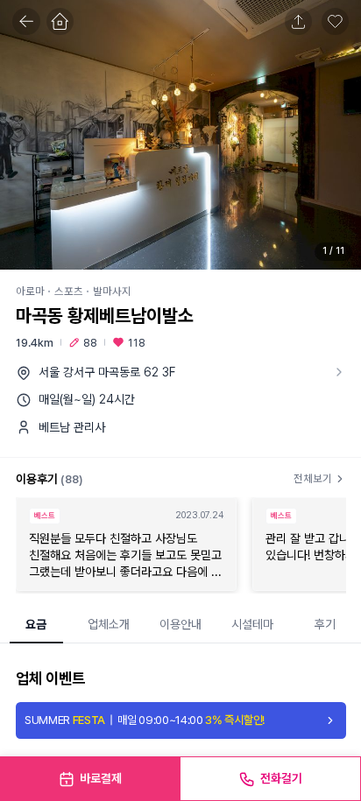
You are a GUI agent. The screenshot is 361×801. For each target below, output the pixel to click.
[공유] (299, 22)
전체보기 (313, 478)
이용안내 (180, 624)
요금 (35, 624)
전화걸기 (281, 778)
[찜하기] (336, 22)
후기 (325, 624)
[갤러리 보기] (180, 135)
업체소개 (109, 624)
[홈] (60, 22)
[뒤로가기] (26, 22)
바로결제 (101, 778)
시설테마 (252, 624)
